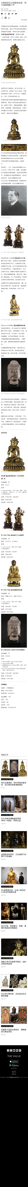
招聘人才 (14, 1072)
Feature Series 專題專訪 (7, 886)
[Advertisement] (14, 729)
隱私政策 (14, 1074)
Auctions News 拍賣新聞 (7, 779)
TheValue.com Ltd (13, 1077)
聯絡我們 (14, 1071)
